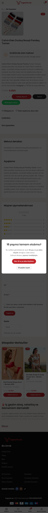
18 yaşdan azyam (24, 268)
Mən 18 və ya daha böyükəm (24, 261)
